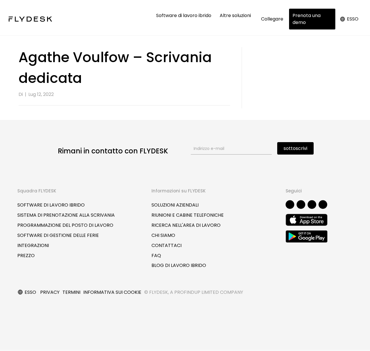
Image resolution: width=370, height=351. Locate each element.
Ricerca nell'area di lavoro (186, 225)
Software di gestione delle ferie (58, 235)
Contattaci (166, 245)
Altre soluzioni (236, 15)
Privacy (50, 292)
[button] (290, 204)
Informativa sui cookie (112, 292)
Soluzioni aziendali (175, 205)
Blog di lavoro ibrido (178, 265)
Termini (71, 292)
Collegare (272, 19)
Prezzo (26, 255)
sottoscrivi (295, 148)
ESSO (352, 19)
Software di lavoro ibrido (184, 15)
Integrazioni (33, 245)
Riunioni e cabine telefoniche (187, 215)
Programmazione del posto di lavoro (65, 225)
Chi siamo (163, 235)
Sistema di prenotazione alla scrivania (66, 215)
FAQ (156, 255)
